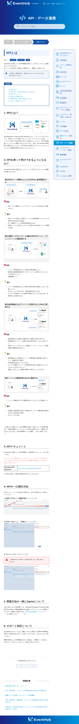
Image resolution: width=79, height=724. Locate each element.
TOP (7, 42)
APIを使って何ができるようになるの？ (23, 92)
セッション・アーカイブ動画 (65, 109)
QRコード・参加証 (66, 137)
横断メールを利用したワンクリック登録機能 (20, 695)
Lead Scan (64, 166)
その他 (62, 171)
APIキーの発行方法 (16, 96)
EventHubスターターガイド (66, 54)
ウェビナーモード (65, 161)
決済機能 (63, 126)
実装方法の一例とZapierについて (21, 98)
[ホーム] (18, 5)
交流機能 (63, 98)
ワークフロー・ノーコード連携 (65, 149)
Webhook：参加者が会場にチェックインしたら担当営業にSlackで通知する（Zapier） (27, 708)
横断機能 (63, 155)
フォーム (63, 77)
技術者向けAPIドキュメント (15, 686)
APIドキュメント (15, 94)
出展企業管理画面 (65, 92)
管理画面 (63, 60)
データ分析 (64, 131)
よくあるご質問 (65, 176)
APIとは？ (13, 89)
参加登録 (63, 72)
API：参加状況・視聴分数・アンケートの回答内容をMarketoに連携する (27, 701)
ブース (62, 86)
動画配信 (63, 103)
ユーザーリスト (65, 81)
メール (62, 122)
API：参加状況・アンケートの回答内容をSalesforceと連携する (26, 690)
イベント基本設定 (65, 66)
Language (35, 3)
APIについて (40, 42)
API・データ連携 (22, 42)
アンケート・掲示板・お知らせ (65, 116)
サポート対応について (17, 101)
